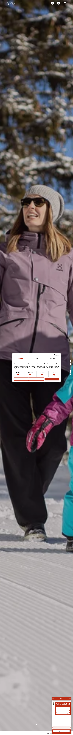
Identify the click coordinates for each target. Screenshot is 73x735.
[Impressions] (52, 3)
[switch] (30, 375)
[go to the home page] (11, 3)
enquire (70, 372)
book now (70, 363)
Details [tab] (36, 358)
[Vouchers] (58, 3)
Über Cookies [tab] (52, 358)
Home (48, 733)
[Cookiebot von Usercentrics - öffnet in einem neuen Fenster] (54, 355)
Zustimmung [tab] (20, 358)
